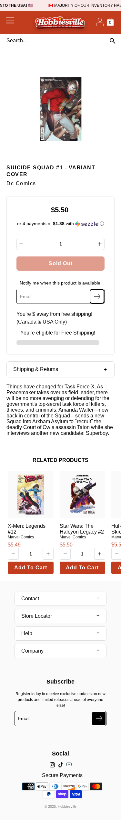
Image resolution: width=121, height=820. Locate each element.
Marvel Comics (21, 537)
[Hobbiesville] (60, 22)
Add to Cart (30, 567)
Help (26, 633)
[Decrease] (21, 244)
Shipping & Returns (35, 369)
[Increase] (100, 244)
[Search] (112, 40)
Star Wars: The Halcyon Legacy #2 (82, 529)
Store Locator (36, 616)
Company (32, 651)
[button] (60, 224)
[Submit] (99, 718)
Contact (30, 598)
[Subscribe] (97, 296)
